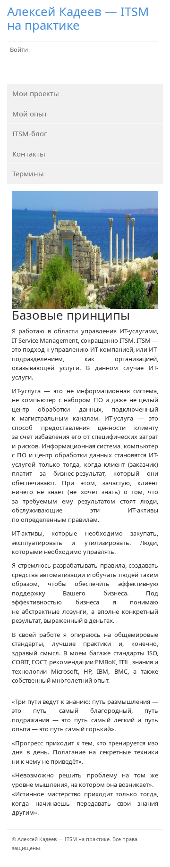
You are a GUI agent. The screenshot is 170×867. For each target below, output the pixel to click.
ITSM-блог (29, 133)
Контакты (28, 153)
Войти (19, 49)
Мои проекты (35, 93)
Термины (28, 173)
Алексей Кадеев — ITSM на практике (78, 18)
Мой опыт (29, 113)
